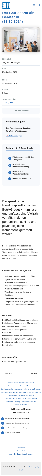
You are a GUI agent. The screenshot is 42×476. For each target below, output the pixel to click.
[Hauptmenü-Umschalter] (34, 5)
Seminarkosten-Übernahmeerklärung (20, 165)
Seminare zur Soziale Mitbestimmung (21, 395)
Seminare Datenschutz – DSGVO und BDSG (21, 398)
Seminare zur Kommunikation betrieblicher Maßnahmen (21, 389)
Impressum (21, 448)
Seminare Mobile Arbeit (21, 405)
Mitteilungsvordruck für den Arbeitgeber (23, 158)
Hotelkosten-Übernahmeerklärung (20, 172)
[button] (40, 5)
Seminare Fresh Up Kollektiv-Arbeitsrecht (21, 401)
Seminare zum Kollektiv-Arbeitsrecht (21, 383)
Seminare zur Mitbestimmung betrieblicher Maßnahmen (21, 392)
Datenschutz (21, 451)
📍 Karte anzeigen (14, 136)
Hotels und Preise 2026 (21, 179)
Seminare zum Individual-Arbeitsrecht (21, 386)
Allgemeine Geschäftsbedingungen (21, 454)
